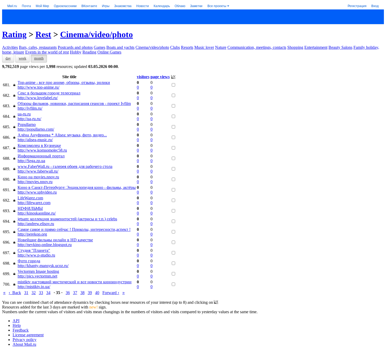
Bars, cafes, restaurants (38, 47)
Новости (142, 5)
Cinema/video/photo (96, 34)
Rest (43, 34)
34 (48, 292)
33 (41, 292)
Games (99, 47)
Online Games (109, 52)
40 (97, 292)
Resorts (187, 47)
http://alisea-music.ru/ (35, 139)
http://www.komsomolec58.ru (42, 150)
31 (26, 292)
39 (90, 292)
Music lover (204, 47)
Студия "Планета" (34, 250)
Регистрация (357, 5)
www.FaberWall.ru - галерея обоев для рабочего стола (65, 166)
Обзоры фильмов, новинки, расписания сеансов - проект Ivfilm (74, 103)
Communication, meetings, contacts (256, 47)
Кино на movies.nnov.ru (38, 177)
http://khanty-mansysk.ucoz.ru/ (43, 265)
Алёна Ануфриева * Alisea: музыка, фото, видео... (62, 135)
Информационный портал (41, 156)
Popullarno (27, 124)
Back (15, 292)
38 (82, 292)
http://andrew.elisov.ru (36, 223)
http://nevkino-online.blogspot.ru (45, 244)
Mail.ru (12, 5)
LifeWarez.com (30, 198)
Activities (10, 47)
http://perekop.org (32, 234)
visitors (143, 77)
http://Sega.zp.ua (31, 160)
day (8, 58)
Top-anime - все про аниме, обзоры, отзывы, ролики (64, 82)
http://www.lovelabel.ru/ (38, 97)
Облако (180, 5)
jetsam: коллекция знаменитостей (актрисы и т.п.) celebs (67, 219)
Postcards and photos (75, 47)
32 (34, 292)
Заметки (196, 5)
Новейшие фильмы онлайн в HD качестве (55, 240)
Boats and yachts (120, 47)
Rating (14, 34)
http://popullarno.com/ (36, 129)
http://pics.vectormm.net (37, 276)
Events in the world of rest (47, 52)
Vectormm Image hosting (38, 271)
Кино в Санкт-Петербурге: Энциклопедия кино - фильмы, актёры (77, 187)
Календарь (162, 5)
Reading (89, 52)
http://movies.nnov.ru (35, 181)
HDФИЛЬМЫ (30, 208)
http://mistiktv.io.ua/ (34, 286)
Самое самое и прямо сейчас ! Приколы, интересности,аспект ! (74, 229)
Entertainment (315, 47)
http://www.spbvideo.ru (37, 192)
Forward (110, 292)
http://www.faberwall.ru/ (38, 171)
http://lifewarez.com (34, 202)
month (39, 58)
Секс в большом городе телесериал (49, 93)
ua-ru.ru (24, 114)
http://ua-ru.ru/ (29, 118)
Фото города (29, 261)
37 (75, 292)
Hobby (75, 52)
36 (68, 292)
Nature (220, 47)
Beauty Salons (340, 47)
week (22, 58)
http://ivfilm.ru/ (30, 108)
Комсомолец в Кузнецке (39, 145)
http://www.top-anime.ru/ (38, 87)
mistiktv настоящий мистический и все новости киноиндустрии (75, 282)
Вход (375, 5)
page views (160, 77)
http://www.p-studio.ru (36, 255)
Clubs (175, 47)
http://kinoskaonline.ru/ (37, 213)
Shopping (295, 47)
